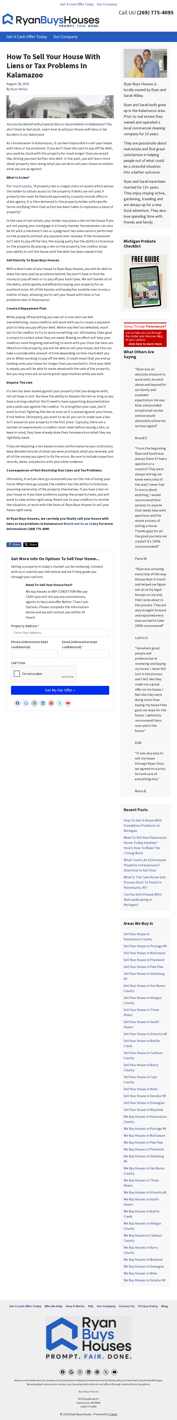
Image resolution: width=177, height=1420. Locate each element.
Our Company (107, 4)
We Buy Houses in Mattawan (144, 1135)
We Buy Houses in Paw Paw (143, 1142)
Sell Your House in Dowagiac (144, 1103)
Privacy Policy (148, 1306)
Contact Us (127, 1306)
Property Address (25, 626)
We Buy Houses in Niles (140, 1273)
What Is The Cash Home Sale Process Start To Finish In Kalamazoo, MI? (145, 882)
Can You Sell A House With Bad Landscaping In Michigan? (142, 899)
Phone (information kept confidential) (29, 645)
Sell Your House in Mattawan (145, 953)
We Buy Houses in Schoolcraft (145, 1192)
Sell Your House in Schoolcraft (145, 1034)
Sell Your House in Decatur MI (145, 1096)
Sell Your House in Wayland (143, 1109)
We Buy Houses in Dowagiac (144, 1266)
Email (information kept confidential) (80, 645)
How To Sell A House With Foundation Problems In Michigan (143, 825)
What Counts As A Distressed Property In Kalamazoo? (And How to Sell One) (145, 865)
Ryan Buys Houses (88, 1392)
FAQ (90, 1306)
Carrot (113, 1414)
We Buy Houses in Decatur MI (145, 1280)
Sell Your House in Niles (141, 1089)
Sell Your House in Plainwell (144, 960)
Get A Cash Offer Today (76, 4)
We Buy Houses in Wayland (143, 1259)
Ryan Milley (19, 89)
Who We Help (53, 1306)
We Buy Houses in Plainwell (144, 1149)
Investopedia (22, 186)
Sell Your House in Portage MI (145, 946)
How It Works (75, 1306)
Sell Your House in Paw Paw (143, 966)
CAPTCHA (18, 663)
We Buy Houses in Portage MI (145, 1128)
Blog (164, 1306)
